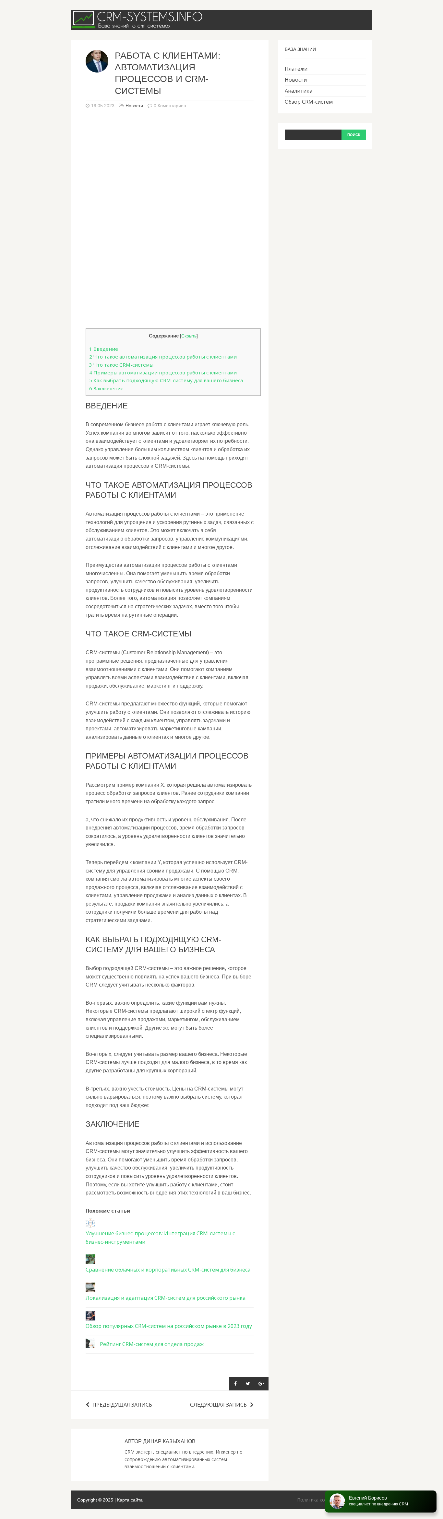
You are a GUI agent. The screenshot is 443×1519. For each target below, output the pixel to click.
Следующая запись (218, 1404)
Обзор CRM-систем (309, 101)
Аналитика (298, 90)
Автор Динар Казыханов (160, 1441)
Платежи (296, 68)
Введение (103, 349)
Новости (134, 105)
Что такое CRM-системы (121, 364)
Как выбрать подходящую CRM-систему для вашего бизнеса (166, 380)
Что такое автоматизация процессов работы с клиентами (163, 356)
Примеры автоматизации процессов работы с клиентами (163, 372)
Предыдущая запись (122, 1404)
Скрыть (189, 336)
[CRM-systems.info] (139, 25)
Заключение (106, 388)
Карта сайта (130, 1499)
